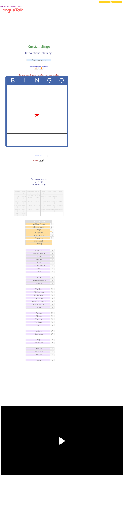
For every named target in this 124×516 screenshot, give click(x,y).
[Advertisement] (62, 22)
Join (110, 2)
